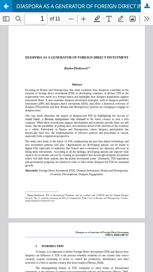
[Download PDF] (147, 6)
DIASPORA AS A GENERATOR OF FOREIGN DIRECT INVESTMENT (84, 6)
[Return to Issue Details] (6, 6)
